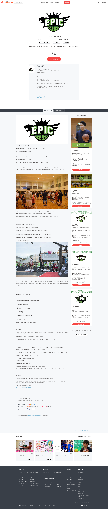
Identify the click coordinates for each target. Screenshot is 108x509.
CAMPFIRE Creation (70, 475)
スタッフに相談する (57, 472)
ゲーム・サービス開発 (22, 481)
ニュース (79, 475)
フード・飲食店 (21, 475)
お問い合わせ (80, 479)
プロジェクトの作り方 (47, 484)
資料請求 (67, 2)
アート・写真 (21, 485)
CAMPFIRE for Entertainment (69, 480)
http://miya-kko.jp (41, 97)
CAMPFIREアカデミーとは (47, 481)
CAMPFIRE (68, 472)
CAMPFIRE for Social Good (71, 477)
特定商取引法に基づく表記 (82, 489)
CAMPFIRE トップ (58, 2)
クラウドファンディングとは (48, 482)
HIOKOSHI (68, 488)
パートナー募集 (52, 505)
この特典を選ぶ (81, 169)
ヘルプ (79, 477)
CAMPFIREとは (80, 472)
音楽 (31, 474)
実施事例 (58, 484)
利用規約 (79, 484)
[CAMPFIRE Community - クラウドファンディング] (7, 2)
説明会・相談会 (59, 481)
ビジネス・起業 (21, 483)
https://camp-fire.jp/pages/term (23, 387)
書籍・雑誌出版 (32, 481)
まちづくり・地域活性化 (34, 472)
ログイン (98, 2)
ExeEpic (51, 67)
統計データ (59, 486)
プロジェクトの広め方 (47, 486)
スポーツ (31, 477)
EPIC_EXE (40, 67)
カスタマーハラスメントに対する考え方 (83, 496)
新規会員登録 (104, 2)
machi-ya (68, 492)
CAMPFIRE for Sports (70, 482)
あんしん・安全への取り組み (83, 474)
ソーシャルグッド (22, 486)
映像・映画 (32, 479)
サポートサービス (60, 482)
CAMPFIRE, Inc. (31, 505)
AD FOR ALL (69, 486)
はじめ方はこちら (44, 2)
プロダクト (21, 474)
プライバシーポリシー (82, 487)
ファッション (21, 479)
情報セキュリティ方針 (82, 491)
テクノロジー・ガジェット (23, 472)
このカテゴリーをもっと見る (84, 436)
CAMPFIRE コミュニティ (71, 474)
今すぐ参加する (54, 59)
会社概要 (38, 505)
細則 (79, 486)
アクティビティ (59, 110)
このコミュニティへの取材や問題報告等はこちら (81, 430)
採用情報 (44, 505)
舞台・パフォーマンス (34, 485)
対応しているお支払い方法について (35, 415)
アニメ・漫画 (21, 477)
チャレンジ (32, 475)
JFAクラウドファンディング (71, 490)
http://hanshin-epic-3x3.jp (42, 96)
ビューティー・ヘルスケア (34, 483)
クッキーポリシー (81, 498)
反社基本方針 (80, 493)
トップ (48, 110)
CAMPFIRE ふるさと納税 (71, 484)
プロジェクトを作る (46, 472)
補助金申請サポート (70, 493)
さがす (51, 2)
